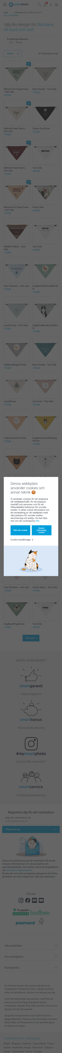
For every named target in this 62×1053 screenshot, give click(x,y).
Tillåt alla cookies (20, 530)
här (37, 521)
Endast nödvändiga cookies (41, 530)
